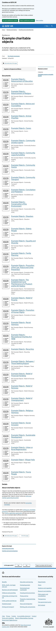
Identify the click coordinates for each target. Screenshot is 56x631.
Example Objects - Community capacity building (23, 154)
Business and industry (12, 29)
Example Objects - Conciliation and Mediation (23, 191)
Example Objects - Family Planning (21, 254)
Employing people (25, 585)
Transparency (42, 599)
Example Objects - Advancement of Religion (21, 92)
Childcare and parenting (9, 593)
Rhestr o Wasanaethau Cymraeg (24, 618)
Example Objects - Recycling (22, 349)
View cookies (39, 20)
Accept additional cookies (10, 20)
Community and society (8, 548)
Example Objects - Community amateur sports (23, 141)
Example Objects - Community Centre (23, 166)
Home (3, 29)
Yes (20, 565)
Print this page (24, 535)
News (39, 585)
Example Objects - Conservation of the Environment (19, 204)
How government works (44, 602)
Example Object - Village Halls (23, 460)
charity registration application (13, 513)
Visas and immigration (26, 604)
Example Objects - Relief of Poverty (21, 299)
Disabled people (6, 604)
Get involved (41, 605)
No (28, 565)
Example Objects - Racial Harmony (21, 323)
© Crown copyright (48, 627)
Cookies (13, 616)
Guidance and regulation (45, 588)
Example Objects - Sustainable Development (23, 436)
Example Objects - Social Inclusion (21, 424)
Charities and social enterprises (26, 29)
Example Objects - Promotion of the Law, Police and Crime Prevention (22, 267)
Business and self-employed (10, 590)
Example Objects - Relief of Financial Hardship (21, 375)
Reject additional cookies (27, 20)
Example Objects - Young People (21, 473)
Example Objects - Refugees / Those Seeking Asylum (22, 362)
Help (3, 616)
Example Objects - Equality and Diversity (23, 242)
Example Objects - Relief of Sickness (21, 387)
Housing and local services (27, 593)
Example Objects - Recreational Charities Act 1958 (21, 337)
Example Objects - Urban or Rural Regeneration (22, 448)
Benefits (4, 582)
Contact (34, 616)
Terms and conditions (8, 618)
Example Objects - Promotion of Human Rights (22, 311)
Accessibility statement (23, 616)
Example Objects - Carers (21, 128)
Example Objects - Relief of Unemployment (21, 399)
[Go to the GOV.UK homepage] (7, 26)
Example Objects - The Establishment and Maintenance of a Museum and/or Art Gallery (21, 283)
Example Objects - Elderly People (21, 229)
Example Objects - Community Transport (23, 178)
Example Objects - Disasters (22, 216)
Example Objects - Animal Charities (21, 117)
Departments (41, 582)
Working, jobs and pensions (27, 607)
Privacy (8, 616)
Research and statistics (44, 591)
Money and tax (24, 596)
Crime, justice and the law (9, 601)
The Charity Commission (14, 56)
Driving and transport (8, 607)
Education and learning (26, 582)
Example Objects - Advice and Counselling (22, 105)
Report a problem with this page (43, 565)
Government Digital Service (9, 620)
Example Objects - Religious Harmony (22, 411)
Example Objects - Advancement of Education (22, 80)
